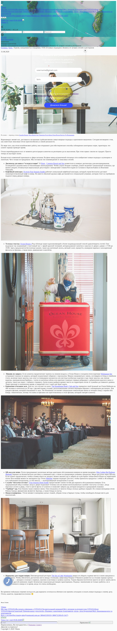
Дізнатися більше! (58, 105)
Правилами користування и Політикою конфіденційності (56, 95)
